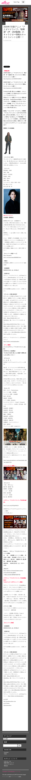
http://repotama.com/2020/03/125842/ (12, 78)
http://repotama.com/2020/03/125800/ (12, 88)
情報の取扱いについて (9, 762)
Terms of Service (14, 776)
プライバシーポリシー (9, 764)
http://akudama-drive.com (10, 701)
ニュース (6, 20)
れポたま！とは (7, 761)
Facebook (6, 752)
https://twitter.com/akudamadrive (11, 341)
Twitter (5, 753)
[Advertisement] (15, 52)
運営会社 (6, 765)
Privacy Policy (5, 776)
